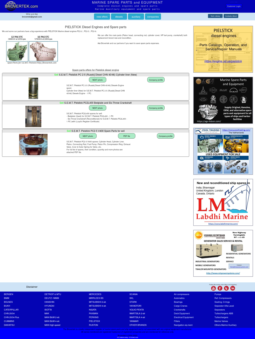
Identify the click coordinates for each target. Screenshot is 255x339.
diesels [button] (119, 16)
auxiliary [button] (136, 16)
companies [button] (153, 16)
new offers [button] (102, 16)
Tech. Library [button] (215, 16)
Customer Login (234, 6)
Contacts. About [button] (231, 16)
